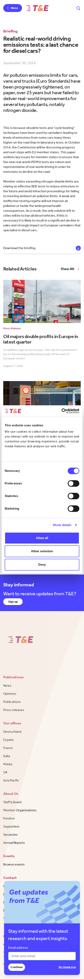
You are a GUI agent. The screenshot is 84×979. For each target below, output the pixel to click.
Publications (12, 702)
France (8, 748)
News (7, 685)
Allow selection (42, 551)
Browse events (14, 864)
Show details (62, 525)
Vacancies (10, 834)
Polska (7, 764)
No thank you (67, 967)
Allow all (42, 538)
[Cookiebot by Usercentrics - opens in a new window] (61, 411)
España (8, 740)
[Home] (37, 8)
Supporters (11, 826)
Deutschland (12, 732)
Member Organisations (19, 810)
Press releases (13, 710)
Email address (18, 948)
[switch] (73, 483)
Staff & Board (12, 802)
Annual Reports (14, 843)
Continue (17, 967)
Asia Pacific (11, 780)
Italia (6, 756)
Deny (42, 564)
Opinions (9, 694)
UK (5, 772)
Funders (9, 818)
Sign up (13, 601)
